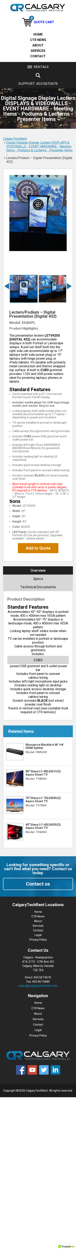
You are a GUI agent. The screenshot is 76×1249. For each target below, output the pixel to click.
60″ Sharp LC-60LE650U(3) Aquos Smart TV (43, 826)
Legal (38, 935)
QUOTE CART (42, 22)
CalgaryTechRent (15, 139)
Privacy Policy (38, 939)
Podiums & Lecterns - (33, 150)
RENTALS (41, 67)
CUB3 (38, 660)
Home (38, 34)
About (38, 45)
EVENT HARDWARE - (44, 146)
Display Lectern (40, 142)
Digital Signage (17, 142)
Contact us (38, 884)
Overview (38, 570)
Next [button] (69, 286)
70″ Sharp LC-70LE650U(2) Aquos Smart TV (43, 799)
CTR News (38, 40)
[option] (38, 213)
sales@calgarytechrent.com (38, 986)
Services (38, 51)
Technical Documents (38, 587)
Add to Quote (38, 548)
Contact (38, 56)
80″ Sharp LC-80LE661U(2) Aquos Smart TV (43, 773)
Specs (38, 579)
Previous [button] (7, 286)
